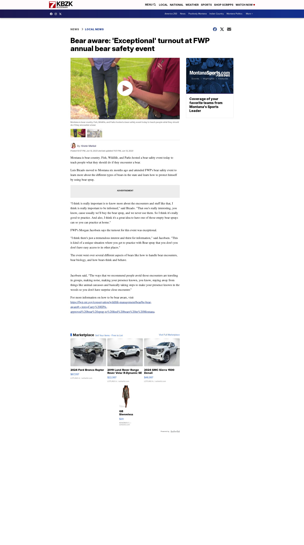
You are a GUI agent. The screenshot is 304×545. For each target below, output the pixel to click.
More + (249, 13)
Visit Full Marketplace (169, 335)
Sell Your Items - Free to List (109, 335)
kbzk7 (52, 14)
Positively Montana (197, 13)
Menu (149, 4)
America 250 (171, 13)
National (176, 4)
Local (163, 4)
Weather (192, 4)
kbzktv (56, 14)
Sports (206, 4)
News (183, 13)
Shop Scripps (223, 4)
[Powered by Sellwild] (175, 431)
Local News (94, 29)
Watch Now (244, 4)
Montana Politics (234, 13)
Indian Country (216, 13)
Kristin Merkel (88, 145)
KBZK (61, 14)
